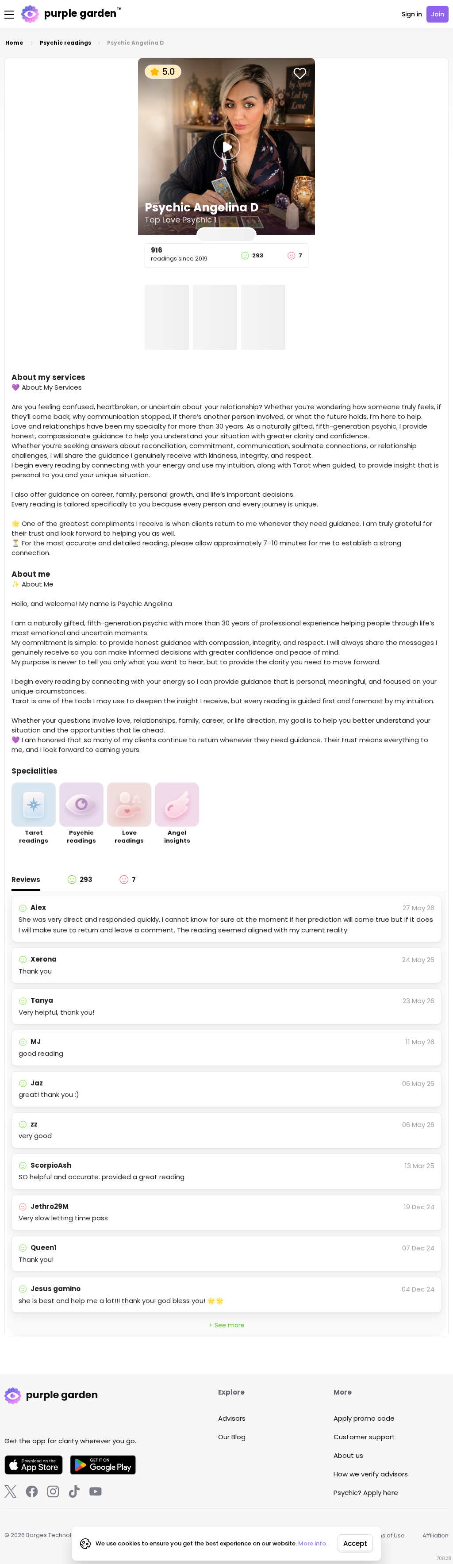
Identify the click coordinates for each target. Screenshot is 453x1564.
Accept (355, 1543)
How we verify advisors (371, 1474)
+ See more (227, 1325)
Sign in (412, 14)
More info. (312, 1543)
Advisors (232, 1418)
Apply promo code (364, 1418)
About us (348, 1455)
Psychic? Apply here (366, 1492)
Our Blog (232, 1436)
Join (437, 14)
